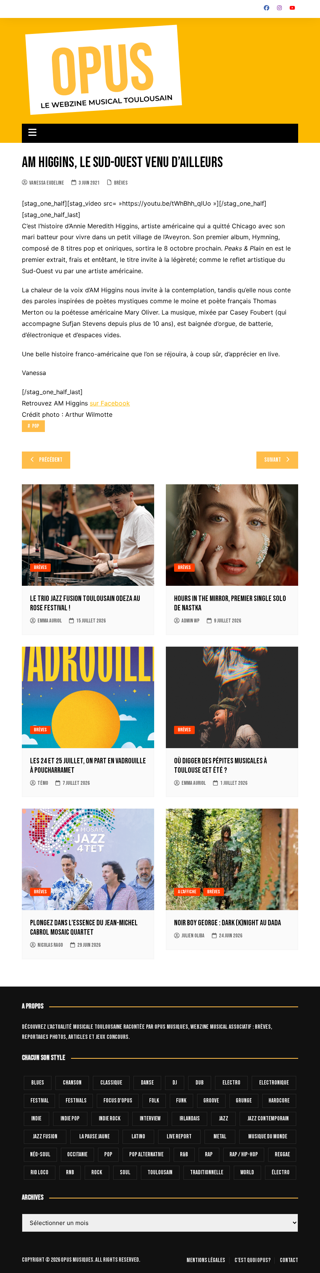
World (247, 1172)
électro (281, 1172)
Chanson (72, 1082)
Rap (209, 1154)
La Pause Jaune (94, 1136)
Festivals (76, 1100)
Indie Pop (70, 1118)
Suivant (272, 460)
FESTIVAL (39, 1100)
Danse (147, 1082)
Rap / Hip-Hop (243, 1154)
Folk (154, 1100)
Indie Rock (110, 1118)
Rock (96, 1172)
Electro (231, 1082)
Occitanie (77, 1154)
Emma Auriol (49, 620)
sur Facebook (110, 403)
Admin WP (190, 620)
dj (174, 1082)
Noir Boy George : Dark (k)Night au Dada (227, 923)
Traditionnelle (206, 1172)
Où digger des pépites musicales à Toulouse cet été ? (220, 765)
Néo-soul (40, 1154)
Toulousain (160, 1172)
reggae (282, 1154)
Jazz (223, 1118)
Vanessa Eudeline (46, 183)
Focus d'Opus (117, 1100)
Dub (200, 1082)
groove (211, 1100)
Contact (289, 1260)
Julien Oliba (192, 935)
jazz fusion (45, 1136)
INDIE (36, 1118)
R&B (184, 1154)
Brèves (121, 183)
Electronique (274, 1082)
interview (150, 1118)
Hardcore (279, 1100)
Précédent (50, 460)
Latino (138, 1136)
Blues (37, 1082)
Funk (181, 1100)
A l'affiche (187, 892)
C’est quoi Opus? (252, 1260)
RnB (70, 1172)
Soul (125, 1172)
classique (111, 1082)
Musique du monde (267, 1136)
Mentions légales (206, 1260)
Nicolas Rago (50, 945)
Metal (219, 1136)
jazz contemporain (268, 1118)
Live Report (179, 1136)
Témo (42, 783)
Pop (35, 426)
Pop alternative (146, 1154)
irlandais (190, 1118)
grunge (244, 1100)
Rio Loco (39, 1172)
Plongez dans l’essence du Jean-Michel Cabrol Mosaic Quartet (84, 927)
